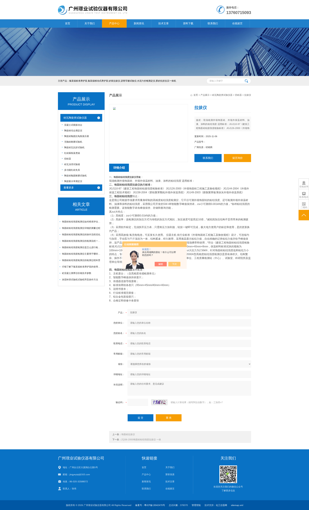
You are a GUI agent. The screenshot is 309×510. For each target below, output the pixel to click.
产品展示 (205, 95)
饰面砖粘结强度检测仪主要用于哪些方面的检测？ (82, 254)
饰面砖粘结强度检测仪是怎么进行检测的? (82, 247)
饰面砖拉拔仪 (128, 434)
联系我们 (213, 23)
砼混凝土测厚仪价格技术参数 (76, 273)
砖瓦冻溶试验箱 (72, 164)
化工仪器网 (221, 505)
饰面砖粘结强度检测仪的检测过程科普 (81, 260)
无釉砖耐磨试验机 (73, 141)
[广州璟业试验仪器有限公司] (117, 3)
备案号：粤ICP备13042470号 (150, 505)
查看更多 (69, 187)
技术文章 (163, 23)
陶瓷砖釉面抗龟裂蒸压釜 (76, 136)
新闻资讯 (139, 23)
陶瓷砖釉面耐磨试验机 (75, 175)
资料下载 (188, 23)
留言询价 (237, 158)
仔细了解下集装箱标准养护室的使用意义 (82, 266)
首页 (67, 23)
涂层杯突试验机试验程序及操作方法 (80, 279)
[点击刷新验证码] (159, 402)
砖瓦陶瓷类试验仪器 (75, 117)
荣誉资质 (169, 474)
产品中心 (114, 23)
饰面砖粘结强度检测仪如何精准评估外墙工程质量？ (82, 221)
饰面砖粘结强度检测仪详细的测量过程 (81, 228)
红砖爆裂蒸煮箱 (72, 153)
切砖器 (67, 158)
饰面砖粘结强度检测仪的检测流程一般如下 (82, 241)
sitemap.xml (237, 505)
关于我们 (89, 23)
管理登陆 (196, 505)
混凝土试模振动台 (73, 125)
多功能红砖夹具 (72, 170)
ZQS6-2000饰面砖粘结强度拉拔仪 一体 (141, 439)
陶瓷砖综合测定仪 (73, 130)
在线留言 (237, 23)
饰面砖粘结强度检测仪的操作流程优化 (81, 234)
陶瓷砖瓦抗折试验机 (74, 147)
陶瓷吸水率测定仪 (73, 181)
